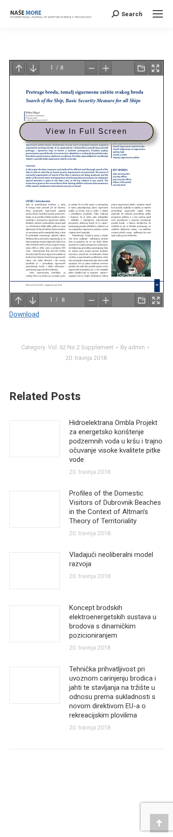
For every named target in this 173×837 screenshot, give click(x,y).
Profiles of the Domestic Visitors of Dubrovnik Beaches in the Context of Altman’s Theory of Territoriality (115, 507)
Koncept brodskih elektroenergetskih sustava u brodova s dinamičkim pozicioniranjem (112, 622)
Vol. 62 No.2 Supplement (80, 347)
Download (24, 314)
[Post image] (34, 438)
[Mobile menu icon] (158, 14)
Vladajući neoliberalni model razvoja (111, 559)
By (132, 347)
